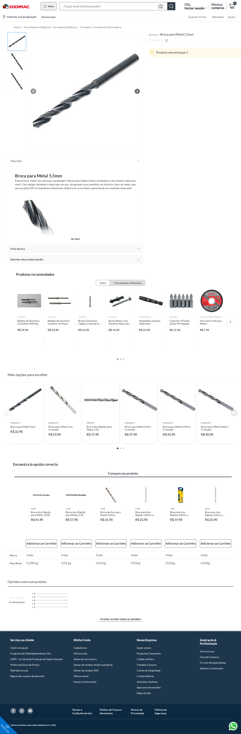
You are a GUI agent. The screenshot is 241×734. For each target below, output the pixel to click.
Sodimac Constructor (211, 668)
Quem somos (144, 647)
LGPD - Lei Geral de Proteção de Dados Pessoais (36, 659)
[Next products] (234, 412)
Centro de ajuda (19, 647)
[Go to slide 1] (118, 448)
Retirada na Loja (19, 670)
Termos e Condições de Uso (82, 711)
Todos (103, 282)
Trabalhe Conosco (146, 664)
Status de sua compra (85, 659)
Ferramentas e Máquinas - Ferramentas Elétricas (50, 27)
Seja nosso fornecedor (149, 687)
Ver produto (25, 438)
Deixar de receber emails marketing (93, 664)
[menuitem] (230, 17)
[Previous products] (6, 412)
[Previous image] (33, 91)
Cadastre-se (80, 647)
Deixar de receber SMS (86, 670)
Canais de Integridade (148, 670)
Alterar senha (81, 676)
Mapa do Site (144, 693)
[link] (29, 322)
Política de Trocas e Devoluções (111, 711)
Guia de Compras (209, 656)
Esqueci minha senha (85, 681)
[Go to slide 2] (120, 448)
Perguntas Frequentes (149, 653)
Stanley (153, 34)
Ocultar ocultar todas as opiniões (120, 619)
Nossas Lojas (49, 16)
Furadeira (85, 27)
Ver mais (75, 239)
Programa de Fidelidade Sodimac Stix (30, 653)
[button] (117, 6)
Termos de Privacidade (137, 711)
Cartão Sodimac (145, 676)
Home (17, 27)
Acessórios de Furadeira (108, 27)
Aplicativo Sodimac (147, 681)
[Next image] (137, 91)
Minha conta (80, 653)
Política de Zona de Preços (25, 664)
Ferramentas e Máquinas (128, 282)
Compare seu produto (123, 473)
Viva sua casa (207, 651)
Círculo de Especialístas (213, 662)
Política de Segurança (161, 711)
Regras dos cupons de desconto (27, 676)
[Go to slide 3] (123, 448)
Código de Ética (145, 659)
